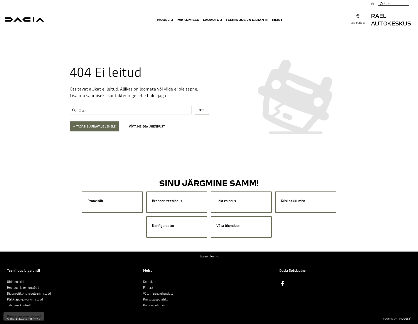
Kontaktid (149, 282)
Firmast (148, 288)
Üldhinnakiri (15, 282)
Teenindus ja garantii (247, 19)
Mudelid (165, 19)
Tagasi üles (207, 256)
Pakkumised (188, 19)
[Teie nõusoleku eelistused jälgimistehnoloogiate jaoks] (23, 316)
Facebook (282, 283)
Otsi (202, 110)
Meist (277, 19)
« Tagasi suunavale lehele (94, 126)
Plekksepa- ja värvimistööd (25, 300)
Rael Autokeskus (391, 19)
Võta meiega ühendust (147, 126)
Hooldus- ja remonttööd (23, 288)
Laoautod (212, 19)
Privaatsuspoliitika (155, 300)
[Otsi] (381, 3)
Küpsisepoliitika (154, 305)
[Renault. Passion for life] (24, 19)
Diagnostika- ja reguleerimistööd (29, 294)
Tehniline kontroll (19, 305)
